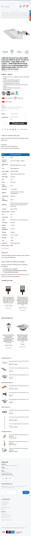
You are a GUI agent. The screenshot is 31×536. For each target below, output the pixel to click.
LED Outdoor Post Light (6, 334)
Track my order (4, 503)
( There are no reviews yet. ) (13, 71)
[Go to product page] (8, 290)
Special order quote (6, 507)
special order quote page (19, 274)
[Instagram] (26, 2)
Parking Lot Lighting (15, 108)
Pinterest (10, 129)
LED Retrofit (23, 334)
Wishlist (3, 509)
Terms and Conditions (6, 515)
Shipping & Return (5, 517)
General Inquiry (4, 501)
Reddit (15, 129)
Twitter (5, 129)
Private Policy (4, 514)
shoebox (5, 110)
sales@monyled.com (6, 472)
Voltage (3, 113)
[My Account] (20, 6)
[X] (22, 2)
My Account (4, 504)
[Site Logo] (7, 6)
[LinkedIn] (28, 2)
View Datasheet (5, 248)
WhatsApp (18, 129)
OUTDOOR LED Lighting (5, 108)
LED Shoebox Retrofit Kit (27, 334)
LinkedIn (8, 129)
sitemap (23, 527)
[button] (2, 6)
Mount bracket (4, 117)
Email (13, 129)
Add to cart (19, 123)
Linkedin (9, 478)
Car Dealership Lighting (19, 334)
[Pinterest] (24, 2)
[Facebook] (20, 2)
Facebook (2, 129)
